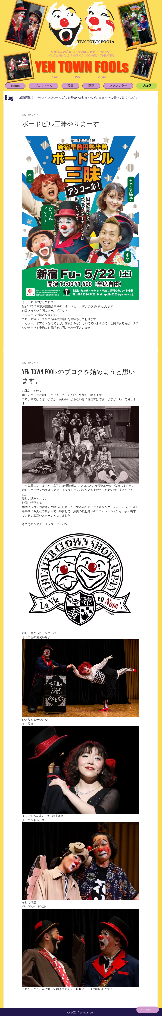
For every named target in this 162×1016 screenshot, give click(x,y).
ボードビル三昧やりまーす (60, 124)
